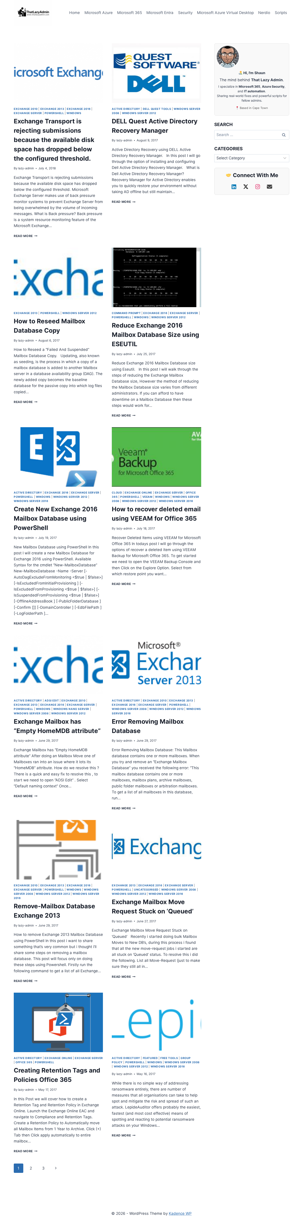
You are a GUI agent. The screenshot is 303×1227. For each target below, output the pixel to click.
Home (74, 12)
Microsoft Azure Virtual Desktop (225, 12)
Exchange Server (28, 113)
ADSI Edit (52, 700)
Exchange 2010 (26, 109)
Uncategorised (146, 889)
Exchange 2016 (79, 109)
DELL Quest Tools (157, 109)
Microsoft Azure (99, 12)
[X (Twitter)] (246, 187)
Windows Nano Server (71, 709)
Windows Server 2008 (31, 713)
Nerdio (264, 12)
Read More (25, 236)
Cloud (117, 492)
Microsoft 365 (129, 12)
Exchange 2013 (52, 109)
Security (185, 12)
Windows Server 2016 (31, 501)
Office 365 (24, 1062)
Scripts (281, 12)
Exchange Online (138, 492)
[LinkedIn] (235, 187)
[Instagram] (258, 187)
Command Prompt (126, 313)
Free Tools (169, 1058)
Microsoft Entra (159, 12)
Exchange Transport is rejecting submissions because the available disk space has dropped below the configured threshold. (54, 139)
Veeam (147, 496)
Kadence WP (180, 1213)
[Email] (269, 187)
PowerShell (54, 113)
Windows (74, 113)
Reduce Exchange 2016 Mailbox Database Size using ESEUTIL (155, 335)
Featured (150, 1058)
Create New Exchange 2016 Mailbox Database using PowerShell (55, 518)
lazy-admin (26, 168)
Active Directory (126, 109)
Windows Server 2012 (139, 113)
